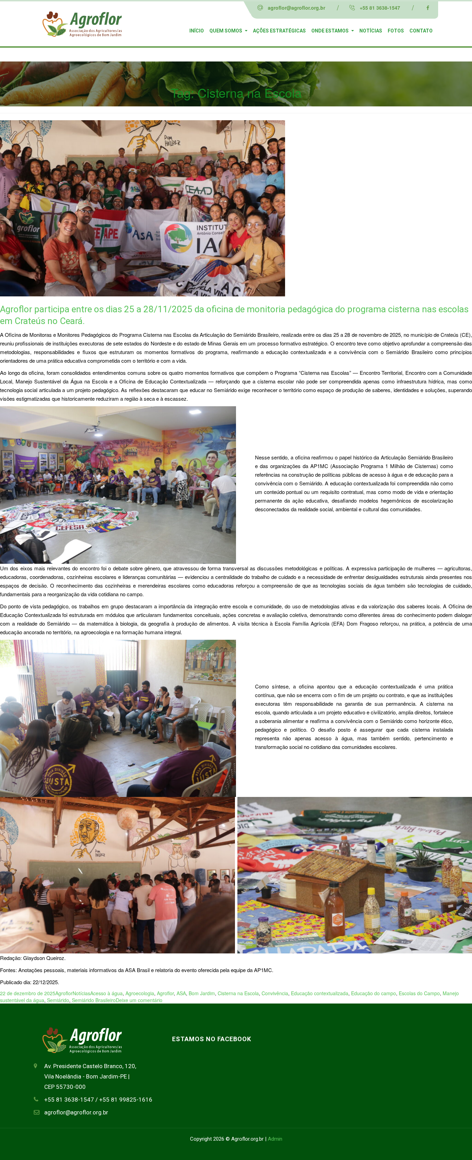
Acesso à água (106, 993)
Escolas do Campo (419, 993)
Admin (275, 1139)
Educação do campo (373, 993)
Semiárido (58, 1000)
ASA (181, 993)
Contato (421, 31)
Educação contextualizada (319, 993)
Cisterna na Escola (238, 993)
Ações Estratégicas (279, 31)
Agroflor (64, 993)
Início (196, 31)
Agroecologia (139, 993)
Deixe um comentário (139, 1000)
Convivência (275, 993)
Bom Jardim (202, 993)
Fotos (396, 31)
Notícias (370, 31)
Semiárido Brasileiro (94, 1000)
